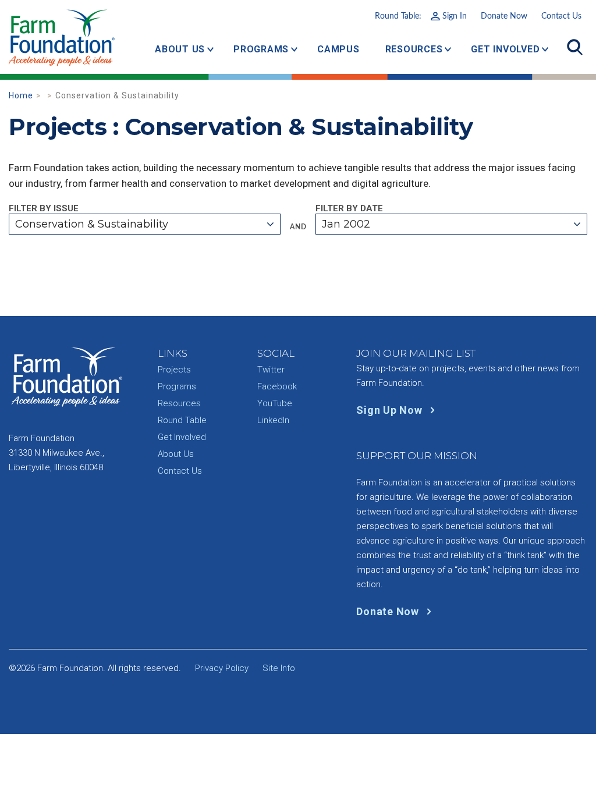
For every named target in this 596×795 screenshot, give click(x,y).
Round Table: (421, 16)
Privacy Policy (222, 668)
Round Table (182, 420)
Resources (414, 49)
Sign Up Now (390, 410)
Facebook (277, 386)
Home (21, 95)
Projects (174, 369)
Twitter (271, 369)
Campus (338, 49)
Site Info (278, 668)
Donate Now (504, 16)
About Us (180, 49)
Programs (261, 49)
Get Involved (505, 49)
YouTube (274, 403)
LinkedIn (273, 420)
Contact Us (561, 16)
